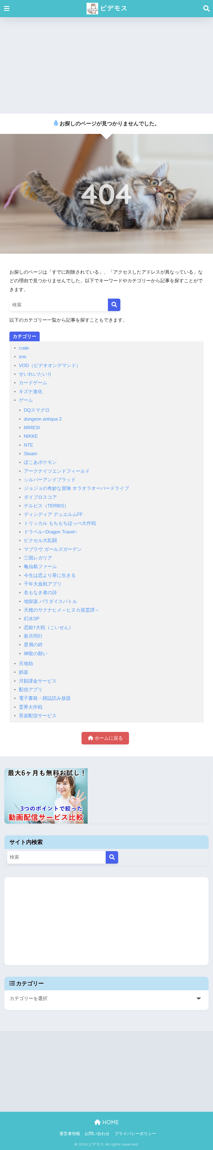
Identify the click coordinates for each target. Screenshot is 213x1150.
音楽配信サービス (38, 715)
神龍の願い (35, 653)
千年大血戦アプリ (43, 584)
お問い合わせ (97, 1133)
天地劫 (26, 663)
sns (22, 356)
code (24, 348)
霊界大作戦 (30, 707)
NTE (28, 445)
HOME (110, 1122)
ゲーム (26, 400)
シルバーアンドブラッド (50, 479)
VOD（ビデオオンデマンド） (50, 365)
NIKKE (31, 436)
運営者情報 (69, 1133)
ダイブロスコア (40, 497)
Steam (30, 453)
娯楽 (23, 672)
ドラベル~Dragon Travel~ (50, 532)
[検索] (114, 305)
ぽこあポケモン (40, 462)
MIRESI (32, 427)
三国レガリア (38, 558)
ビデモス (113, 8)
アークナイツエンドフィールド (57, 471)
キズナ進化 (30, 391)
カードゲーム (33, 382)
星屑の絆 (33, 644)
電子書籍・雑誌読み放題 (45, 698)
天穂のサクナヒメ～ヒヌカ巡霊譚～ (61, 610)
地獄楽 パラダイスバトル (50, 601)
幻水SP (31, 618)
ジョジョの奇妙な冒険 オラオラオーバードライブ (76, 488)
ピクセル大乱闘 (40, 540)
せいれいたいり (35, 374)
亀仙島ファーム (40, 566)
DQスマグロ (37, 410)
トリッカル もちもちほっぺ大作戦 (60, 523)
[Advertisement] (106, 65)
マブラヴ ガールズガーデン (53, 549)
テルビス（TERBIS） (46, 505)
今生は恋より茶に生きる (50, 575)
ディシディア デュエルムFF (53, 514)
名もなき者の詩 (40, 592)
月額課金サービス (38, 681)
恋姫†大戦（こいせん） (48, 627)
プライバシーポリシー (135, 1133)
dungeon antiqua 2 (43, 419)
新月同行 (33, 636)
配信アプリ (30, 689)
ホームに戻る (108, 738)
